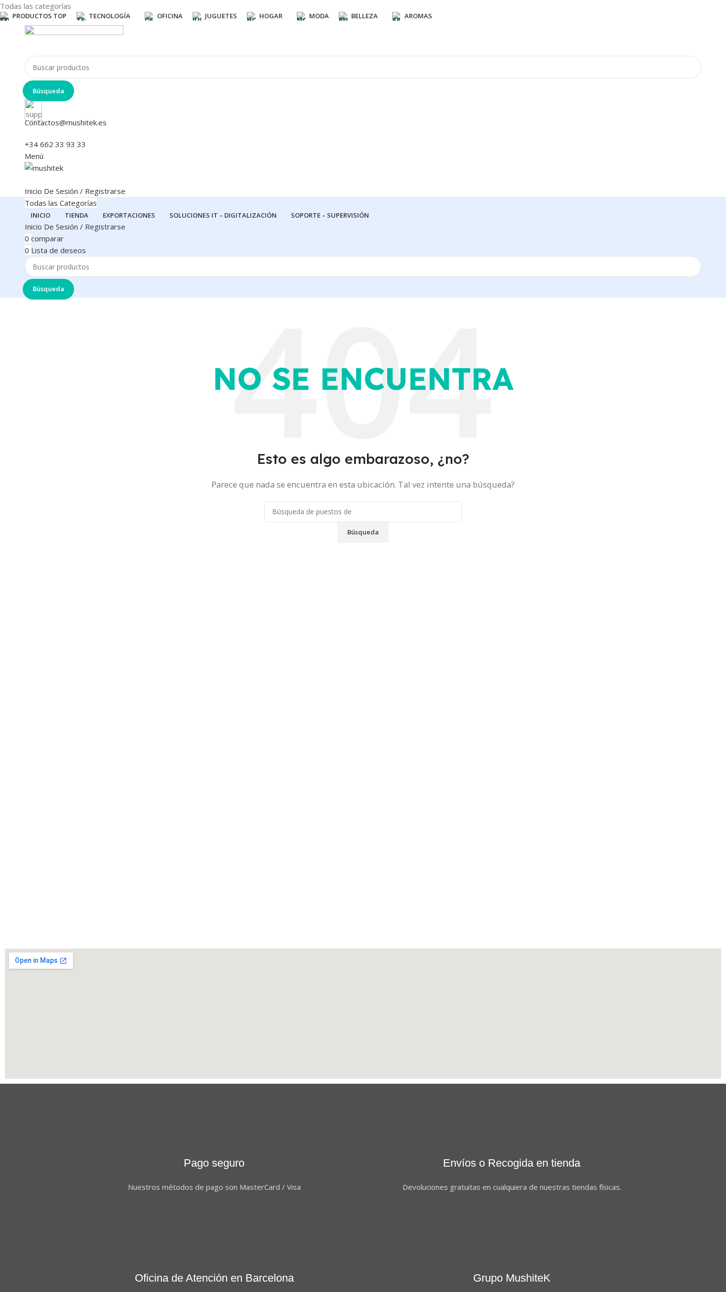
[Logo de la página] (363, 40)
